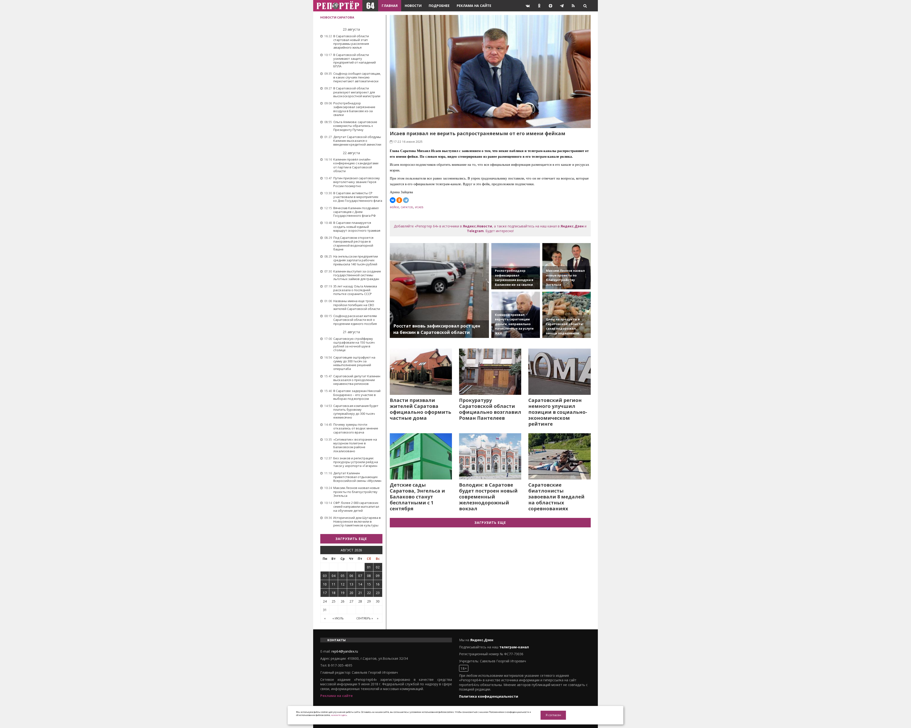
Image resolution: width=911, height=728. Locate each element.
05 (342, 575)
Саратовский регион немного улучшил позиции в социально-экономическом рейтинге (557, 412)
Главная (390, 5)
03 (325, 575)
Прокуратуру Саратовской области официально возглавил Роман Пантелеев (490, 409)
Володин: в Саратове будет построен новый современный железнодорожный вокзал (488, 497)
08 (369, 575)
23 (378, 592)
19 (342, 592)
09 (378, 575)
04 (333, 575)
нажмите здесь (339, 715)
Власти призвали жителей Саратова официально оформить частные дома (420, 409)
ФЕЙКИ (394, 207)
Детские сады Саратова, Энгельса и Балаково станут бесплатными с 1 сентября (417, 497)
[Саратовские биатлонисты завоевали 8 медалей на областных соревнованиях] (559, 456)
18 (333, 592)
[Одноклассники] (399, 200)
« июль (338, 618)
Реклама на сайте (474, 5)
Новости (413, 5)
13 (351, 584)
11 (333, 584)
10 (325, 584)
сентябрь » (364, 618)
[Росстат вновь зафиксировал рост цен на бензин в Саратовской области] (439, 290)
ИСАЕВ (419, 207)
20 (351, 592)
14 (360, 584)
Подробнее (439, 5)
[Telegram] (406, 200)
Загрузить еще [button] (351, 538)
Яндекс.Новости (477, 226)
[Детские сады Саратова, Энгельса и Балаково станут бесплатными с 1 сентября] (421, 456)
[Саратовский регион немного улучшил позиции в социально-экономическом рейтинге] (559, 372)
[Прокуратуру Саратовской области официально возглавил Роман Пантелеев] (490, 372)
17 (325, 592)
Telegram (475, 231)
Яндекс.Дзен (572, 226)
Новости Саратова (337, 17)
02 (378, 567)
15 (369, 584)
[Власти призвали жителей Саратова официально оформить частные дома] (421, 372)
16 (378, 584)
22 (369, 592)
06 (351, 575)
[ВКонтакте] (392, 200)
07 (360, 575)
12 (342, 584)
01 (369, 567)
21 (360, 592)
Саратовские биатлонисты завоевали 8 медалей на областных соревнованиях (556, 497)
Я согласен (553, 715)
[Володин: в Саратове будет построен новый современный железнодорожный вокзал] (490, 456)
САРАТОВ (407, 207)
